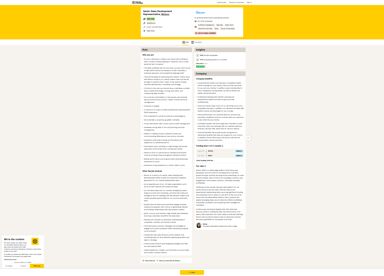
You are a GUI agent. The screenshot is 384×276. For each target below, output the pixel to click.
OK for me (37, 266)
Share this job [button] (150, 260)
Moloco (165, 14)
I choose (23, 266)
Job (187, 42)
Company (198, 42)
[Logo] (137, 2)
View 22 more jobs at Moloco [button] (169, 260)
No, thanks (9, 266)
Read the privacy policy (10, 259)
